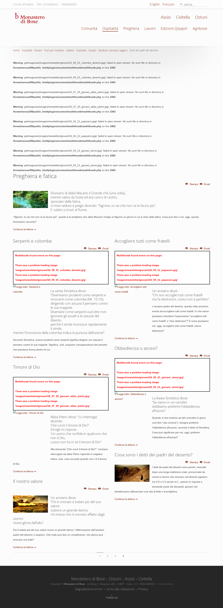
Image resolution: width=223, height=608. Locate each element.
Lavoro (150, 28)
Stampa (194, 184)
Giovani (38, 50)
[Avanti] (115, 556)
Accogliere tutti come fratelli (142, 241)
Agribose (200, 28)
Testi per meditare (54, 50)
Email (206, 184)
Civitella (183, 17)
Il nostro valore (28, 481)
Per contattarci (47, 4)
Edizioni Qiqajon (174, 28)
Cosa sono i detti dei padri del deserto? (154, 455)
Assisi (166, 17)
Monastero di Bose (88, 578)
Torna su (111, 597)
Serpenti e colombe (32, 241)
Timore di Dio (26, 367)
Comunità (89, 28)
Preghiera (131, 28)
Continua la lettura (23, 229)
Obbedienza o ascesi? (136, 348)
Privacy (143, 589)
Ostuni (201, 17)
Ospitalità (110, 28)
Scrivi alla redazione (120, 589)
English (155, 4)
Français (168, 4)
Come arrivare (23, 4)
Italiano (70, 50)
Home (16, 50)
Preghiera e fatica (35, 176)
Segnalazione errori (89, 589)
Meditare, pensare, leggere (113, 50)
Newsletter (69, 4)
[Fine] (123, 556)
